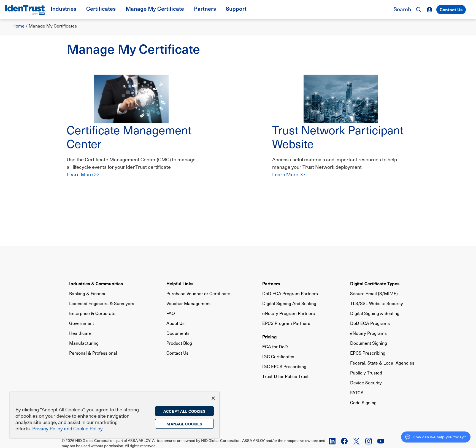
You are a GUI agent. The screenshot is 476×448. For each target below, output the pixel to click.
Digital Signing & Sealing (374, 313)
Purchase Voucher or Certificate (198, 293)
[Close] (213, 398)
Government (81, 323)
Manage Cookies (184, 424)
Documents (178, 333)
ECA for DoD (275, 346)
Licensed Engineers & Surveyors (101, 303)
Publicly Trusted (366, 373)
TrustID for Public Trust (285, 376)
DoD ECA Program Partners (290, 293)
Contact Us (451, 9)
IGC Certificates (278, 356)
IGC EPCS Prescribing (284, 366)
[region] (114, 415)
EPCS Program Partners (286, 323)
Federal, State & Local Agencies (382, 363)
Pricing (269, 336)
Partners (271, 283)
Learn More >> (83, 174)
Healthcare (80, 333)
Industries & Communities (96, 283)
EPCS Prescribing (367, 353)
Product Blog (179, 343)
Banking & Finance (88, 293)
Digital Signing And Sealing (289, 303)
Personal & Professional (93, 353)
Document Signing (368, 343)
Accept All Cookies (184, 411)
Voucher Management (188, 303)
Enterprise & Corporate (92, 313)
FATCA (357, 392)
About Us (175, 323)
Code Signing (363, 402)
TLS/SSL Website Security (376, 303)
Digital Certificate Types (374, 283)
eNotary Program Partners (288, 313)
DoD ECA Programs (370, 323)
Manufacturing (84, 343)
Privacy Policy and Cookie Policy (67, 428)
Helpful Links (179, 283)
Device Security (366, 382)
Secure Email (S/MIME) (374, 293)
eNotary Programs (368, 333)
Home (18, 26)
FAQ (170, 313)
